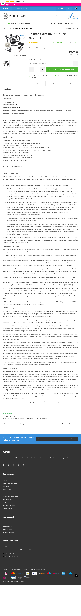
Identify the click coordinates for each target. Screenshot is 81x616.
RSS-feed (42, 569)
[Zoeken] (56, 16)
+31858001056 (9, 553)
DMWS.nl (36, 569)
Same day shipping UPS (21, 23)
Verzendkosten (7, 508)
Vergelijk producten (8, 532)
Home (4, 28)
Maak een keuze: (35, 59)
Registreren (6, 523)
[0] (75, 8)
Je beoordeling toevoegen (70, 424)
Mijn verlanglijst (7, 529)
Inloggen (60, 8)
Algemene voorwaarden (10, 483)
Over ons (5, 480)
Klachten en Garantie (9, 505)
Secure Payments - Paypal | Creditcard (62, 23)
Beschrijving (7, 89)
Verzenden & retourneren (10, 496)
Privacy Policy (7, 489)
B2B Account (6, 502)
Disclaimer (6, 486)
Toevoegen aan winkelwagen (64, 70)
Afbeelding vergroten (21, 55)
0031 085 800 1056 (22, 8)
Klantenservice (7, 499)
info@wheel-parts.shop (12, 556)
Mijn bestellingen (8, 526)
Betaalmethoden (8, 493)
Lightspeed (24, 569)
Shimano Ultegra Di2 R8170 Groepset (21, 28)
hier (16, 104)
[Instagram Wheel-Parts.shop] (13, 465)
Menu (7, 9)
